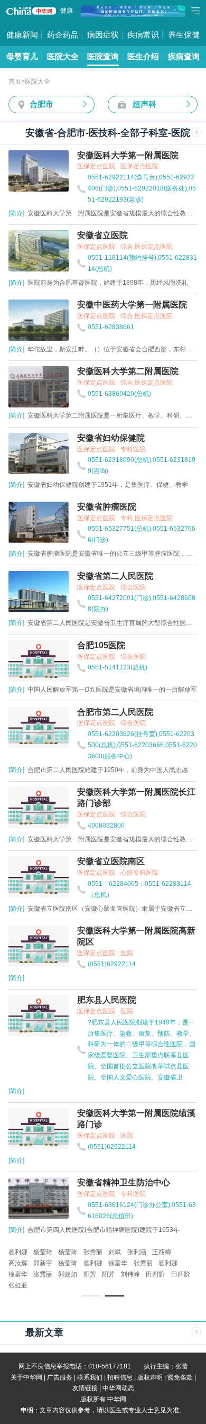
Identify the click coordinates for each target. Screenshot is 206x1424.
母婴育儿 (22, 56)
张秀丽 (92, 1252)
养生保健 (184, 35)
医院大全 (63, 56)
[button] (91, 1295)
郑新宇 (42, 1263)
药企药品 (63, 35)
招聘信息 (120, 1377)
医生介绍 (143, 56)
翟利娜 (17, 1252)
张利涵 (136, 1252)
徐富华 (117, 1263)
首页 (14, 81)
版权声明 (150, 1377)
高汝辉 (17, 1263)
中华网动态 (118, 1388)
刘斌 (114, 1252)
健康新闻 (22, 35)
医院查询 (103, 56)
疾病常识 (143, 35)
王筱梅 (161, 1252)
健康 (66, 10)
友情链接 (85, 1388)
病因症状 (103, 35)
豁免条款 (180, 1377)
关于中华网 (26, 1377)
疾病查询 (184, 56)
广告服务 (59, 1377)
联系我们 (89, 1377)
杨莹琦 (42, 1252)
